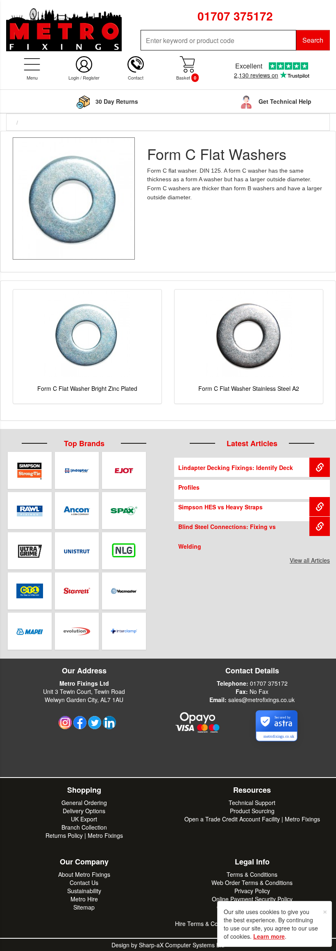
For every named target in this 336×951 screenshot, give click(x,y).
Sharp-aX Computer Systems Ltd (182, 945)
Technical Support (252, 802)
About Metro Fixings (84, 874)
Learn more (269, 936)
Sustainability (84, 891)
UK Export (84, 819)
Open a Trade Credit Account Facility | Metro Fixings (252, 819)
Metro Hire (84, 899)
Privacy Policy (252, 891)
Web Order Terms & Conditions (252, 882)
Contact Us (84, 882)
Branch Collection (84, 827)
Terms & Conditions (252, 874)
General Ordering (84, 802)
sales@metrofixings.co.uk (261, 700)
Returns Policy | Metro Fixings (84, 835)
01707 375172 (269, 683)
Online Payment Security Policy (252, 899)
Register (91, 77)
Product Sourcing (252, 811)
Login (73, 77)
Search (312, 40)
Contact (135, 77)
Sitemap (84, 907)
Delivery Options (84, 811)
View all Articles (310, 560)
